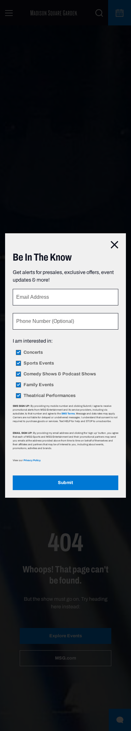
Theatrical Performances (50, 396)
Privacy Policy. (32, 460)
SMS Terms (68, 413)
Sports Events (39, 363)
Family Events (39, 385)
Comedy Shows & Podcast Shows (60, 374)
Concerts (33, 352)
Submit (65, 482)
